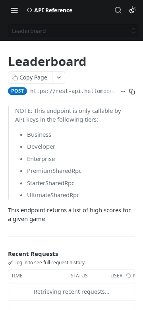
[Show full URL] (123, 92)
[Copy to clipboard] (132, 92)
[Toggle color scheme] (132, 10)
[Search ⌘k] (118, 10)
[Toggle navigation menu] (14, 10)
